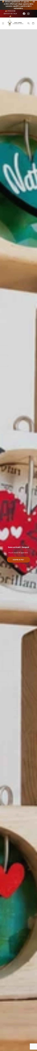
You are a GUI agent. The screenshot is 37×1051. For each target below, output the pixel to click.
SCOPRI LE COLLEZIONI (18, 560)
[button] (3, 23)
